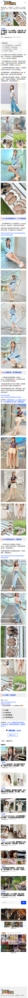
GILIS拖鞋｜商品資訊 (8, 51)
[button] (1, 2)
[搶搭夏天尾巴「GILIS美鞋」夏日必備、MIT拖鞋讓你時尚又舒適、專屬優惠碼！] (13, 883)
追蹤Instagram (12, 735)
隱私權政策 (17, 995)
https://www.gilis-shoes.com (8, 702)
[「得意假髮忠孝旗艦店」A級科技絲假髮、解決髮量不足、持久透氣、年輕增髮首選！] (13, 857)
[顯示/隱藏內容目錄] (19, 43)
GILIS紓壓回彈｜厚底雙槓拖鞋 (10, 47)
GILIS (3, 741)
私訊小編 (22, 995)
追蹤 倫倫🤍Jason (14, 730)
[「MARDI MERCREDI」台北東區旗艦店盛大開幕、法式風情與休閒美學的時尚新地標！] (13, 805)
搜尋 (24, 902)
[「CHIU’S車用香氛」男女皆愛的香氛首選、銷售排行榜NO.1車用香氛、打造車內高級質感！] (13, 754)
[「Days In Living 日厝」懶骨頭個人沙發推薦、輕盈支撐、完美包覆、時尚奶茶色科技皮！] (13, 831)
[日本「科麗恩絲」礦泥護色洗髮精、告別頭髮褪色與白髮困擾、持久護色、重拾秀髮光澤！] (13, 779)
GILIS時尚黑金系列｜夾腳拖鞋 (10, 49)
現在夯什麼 (3, 7)
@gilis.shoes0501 (5, 703)
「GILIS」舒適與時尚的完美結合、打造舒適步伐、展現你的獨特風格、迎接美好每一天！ (13, 724)
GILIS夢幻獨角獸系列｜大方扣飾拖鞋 (12, 45)
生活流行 (10, 7)
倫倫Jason (9, 741)
